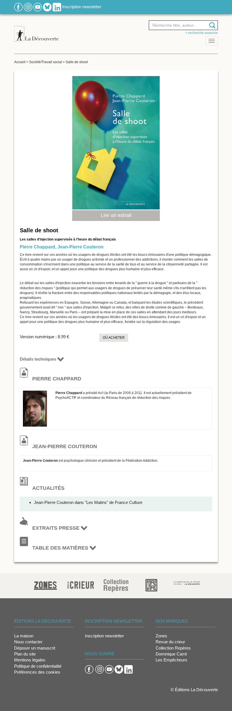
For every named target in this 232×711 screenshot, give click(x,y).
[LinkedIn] (57, 6)
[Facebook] (18, 6)
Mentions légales (29, 659)
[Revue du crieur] (80, 584)
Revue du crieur (170, 641)
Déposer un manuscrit (34, 648)
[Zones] (45, 584)
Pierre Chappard (37, 246)
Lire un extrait (116, 215)
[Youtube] (37, 6)
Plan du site (25, 654)
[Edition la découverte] (36, 30)
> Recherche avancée (201, 33)
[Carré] (151, 584)
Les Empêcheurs (171, 659)
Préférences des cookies (37, 672)
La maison (23, 635)
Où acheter (114, 338)
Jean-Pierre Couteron (80, 246)
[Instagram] (28, 6)
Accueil (19, 62)
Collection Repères (173, 648)
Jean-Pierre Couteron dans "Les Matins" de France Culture (88, 502)
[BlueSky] (47, 6)
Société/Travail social (45, 62)
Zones (161, 635)
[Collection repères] (116, 585)
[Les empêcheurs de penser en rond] (186, 582)
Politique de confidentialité (37, 666)
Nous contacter (28, 641)
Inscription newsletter (81, 6)
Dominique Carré (171, 654)
